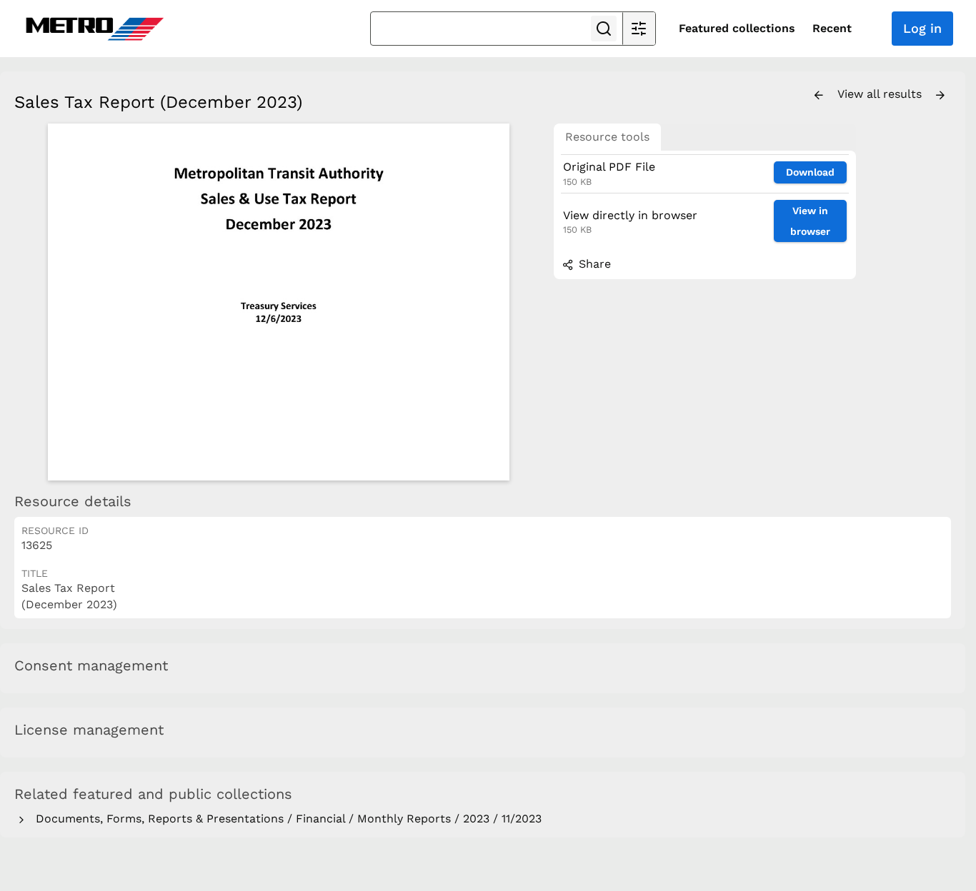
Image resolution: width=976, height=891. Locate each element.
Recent (832, 28)
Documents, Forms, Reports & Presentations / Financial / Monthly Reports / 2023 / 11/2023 (285, 818)
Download (810, 172)
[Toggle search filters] (638, 28)
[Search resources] (604, 28)
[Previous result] (819, 95)
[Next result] (940, 95)
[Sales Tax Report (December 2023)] (278, 302)
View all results (881, 94)
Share (593, 264)
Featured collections (737, 28)
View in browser (810, 221)
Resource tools (607, 137)
